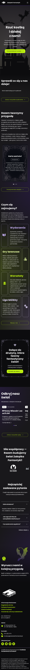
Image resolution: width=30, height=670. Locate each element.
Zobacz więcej (23, 530)
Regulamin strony (7, 605)
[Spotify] (13, 643)
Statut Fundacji (6, 609)
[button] (13, 425)
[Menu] (27, 2)
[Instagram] (6, 643)
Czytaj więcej (6, 422)
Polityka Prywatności (8, 607)
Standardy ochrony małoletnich (11, 612)
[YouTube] (10, 643)
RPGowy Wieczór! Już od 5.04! (12, 412)
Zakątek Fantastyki (13, 3)
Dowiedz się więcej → (15, 371)
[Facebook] (2, 643)
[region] (15, 414)
